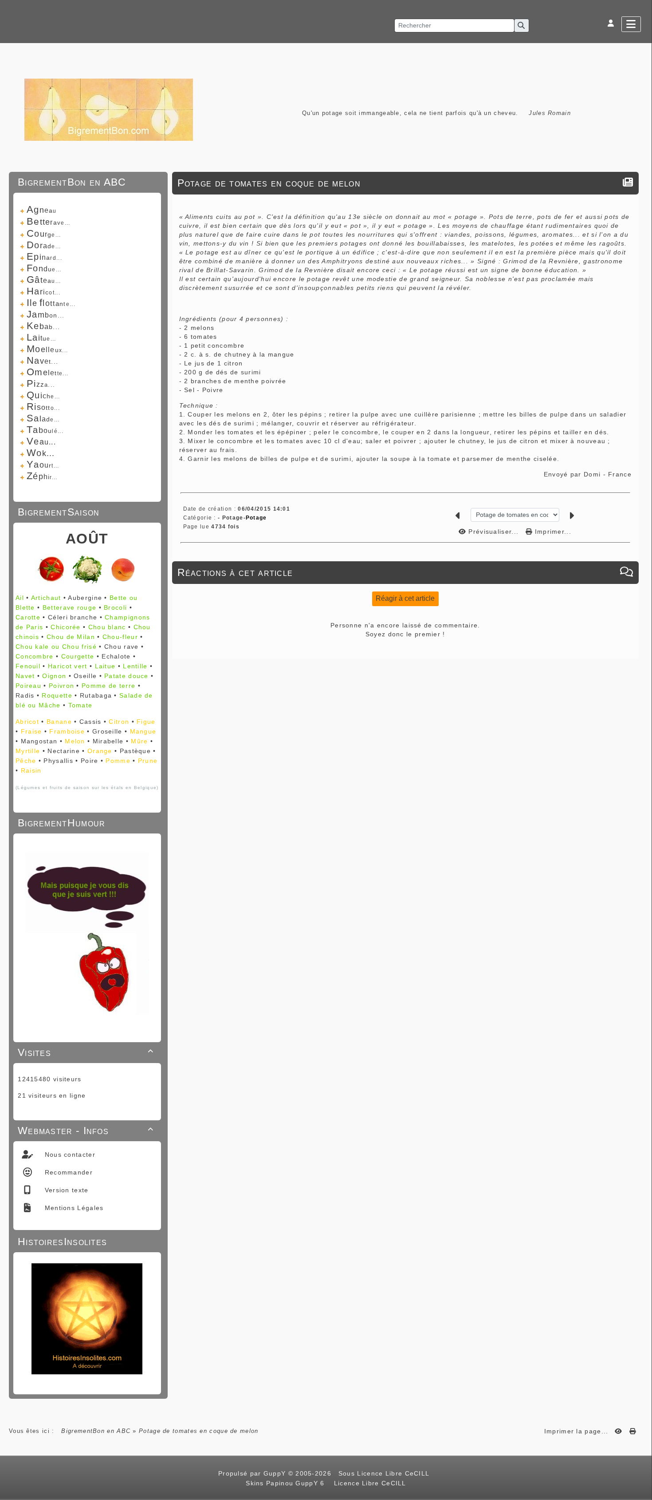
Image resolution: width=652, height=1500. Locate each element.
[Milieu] (641, 613)
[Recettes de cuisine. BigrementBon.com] (108, 109)
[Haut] (641, 602)
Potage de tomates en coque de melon (269, 183)
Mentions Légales (72, 1207)
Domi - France (608, 474)
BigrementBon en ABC (96, 1431)
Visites (86, 1052)
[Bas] (641, 624)
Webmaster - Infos (86, 1130)
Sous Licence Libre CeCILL (385, 1473)
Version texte (65, 1190)
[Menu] (631, 24)
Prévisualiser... (493, 531)
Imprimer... (551, 531)
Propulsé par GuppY (253, 1473)
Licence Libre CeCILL (368, 1483)
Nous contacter (68, 1154)
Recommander (67, 1172)
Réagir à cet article (405, 598)
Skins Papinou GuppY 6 (287, 1483)
